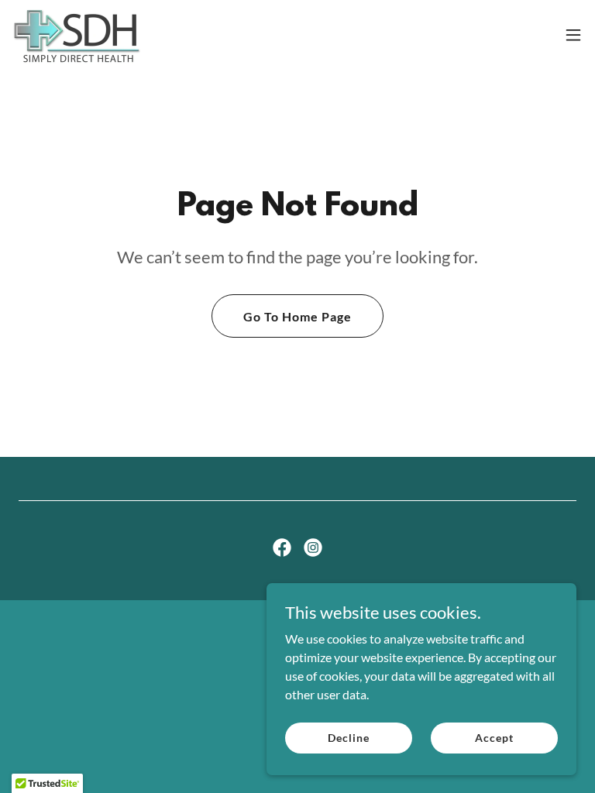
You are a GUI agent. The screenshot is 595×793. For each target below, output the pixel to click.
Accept (494, 737)
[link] (76, 35)
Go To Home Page (297, 316)
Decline (348, 737)
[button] (573, 34)
